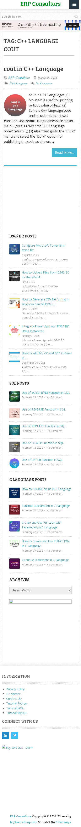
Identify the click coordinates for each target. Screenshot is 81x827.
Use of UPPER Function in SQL (42, 460)
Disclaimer (13, 694)
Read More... (64, 152)
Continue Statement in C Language (45, 560)
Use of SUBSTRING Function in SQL (46, 393)
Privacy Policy (15, 689)
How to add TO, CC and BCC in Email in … (47, 355)
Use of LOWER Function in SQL (43, 443)
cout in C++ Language (33, 68)
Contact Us (13, 699)
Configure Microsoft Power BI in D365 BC (43, 247)
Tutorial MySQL (16, 713)
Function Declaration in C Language (46, 506)
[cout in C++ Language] (15, 105)
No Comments (44, 83)
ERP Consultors (19, 77)
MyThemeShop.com (23, 822)
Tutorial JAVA (15, 708)
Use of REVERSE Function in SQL (44, 409)
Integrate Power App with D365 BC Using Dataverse (45, 328)
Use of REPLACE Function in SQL (44, 426)
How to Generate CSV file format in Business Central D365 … (45, 301)
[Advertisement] (40, 201)
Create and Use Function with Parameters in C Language (41, 525)
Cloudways (63, 822)
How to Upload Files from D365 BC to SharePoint (45, 274)
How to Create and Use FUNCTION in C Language (45, 543)
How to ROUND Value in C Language (46, 489)
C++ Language (18, 83)
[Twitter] (14, 735)
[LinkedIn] (5, 735)
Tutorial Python (16, 703)
